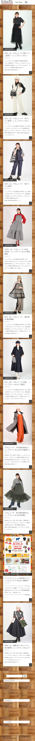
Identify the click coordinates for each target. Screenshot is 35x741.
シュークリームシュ (9, 711)
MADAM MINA (9, 49)
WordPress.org (8, 730)
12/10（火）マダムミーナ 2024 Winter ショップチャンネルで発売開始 (17, 251)
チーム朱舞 (7, 715)
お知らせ (6, 710)
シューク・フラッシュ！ (10, 713)
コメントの (8, 728)
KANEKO (7, 574)
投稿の (7, 726)
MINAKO (6, 708)
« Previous (5, 669)
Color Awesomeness (16, 736)
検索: (5, 676)
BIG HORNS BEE (8, 703)
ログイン (6, 725)
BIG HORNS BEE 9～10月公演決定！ (13, 693)
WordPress (19, 738)
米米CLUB (7, 716)
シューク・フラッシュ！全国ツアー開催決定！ (16, 695)
